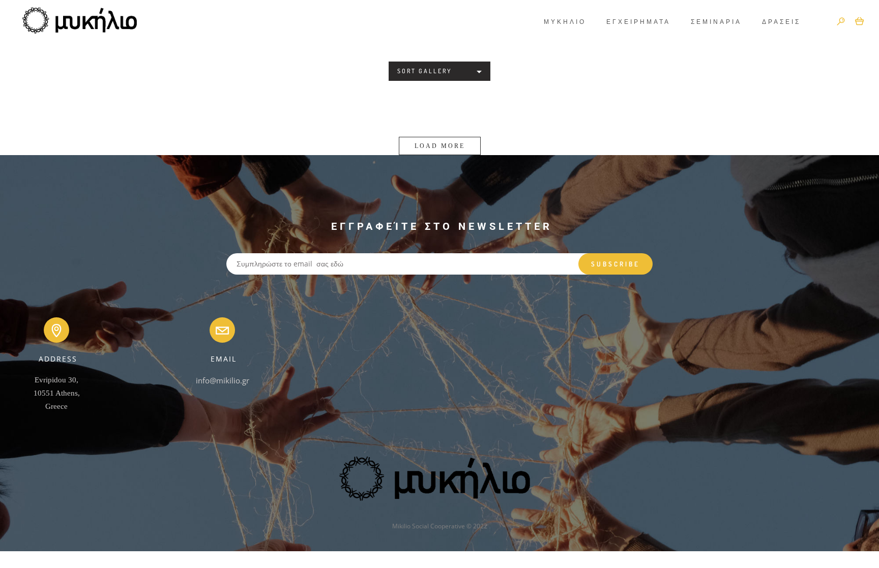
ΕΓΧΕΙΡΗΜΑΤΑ (638, 21)
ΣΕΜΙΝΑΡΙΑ (716, 21)
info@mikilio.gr (222, 380)
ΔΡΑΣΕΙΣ (781, 21)
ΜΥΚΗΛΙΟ (565, 21)
